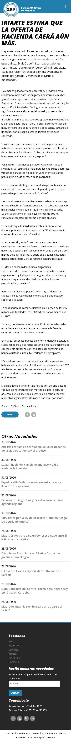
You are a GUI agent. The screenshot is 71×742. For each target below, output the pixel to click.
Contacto (14, 662)
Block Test (15, 657)
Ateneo (13, 653)
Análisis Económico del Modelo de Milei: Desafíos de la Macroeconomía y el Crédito (33, 448)
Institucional (15, 645)
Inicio (11, 641)
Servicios (13, 649)
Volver (10, 414)
